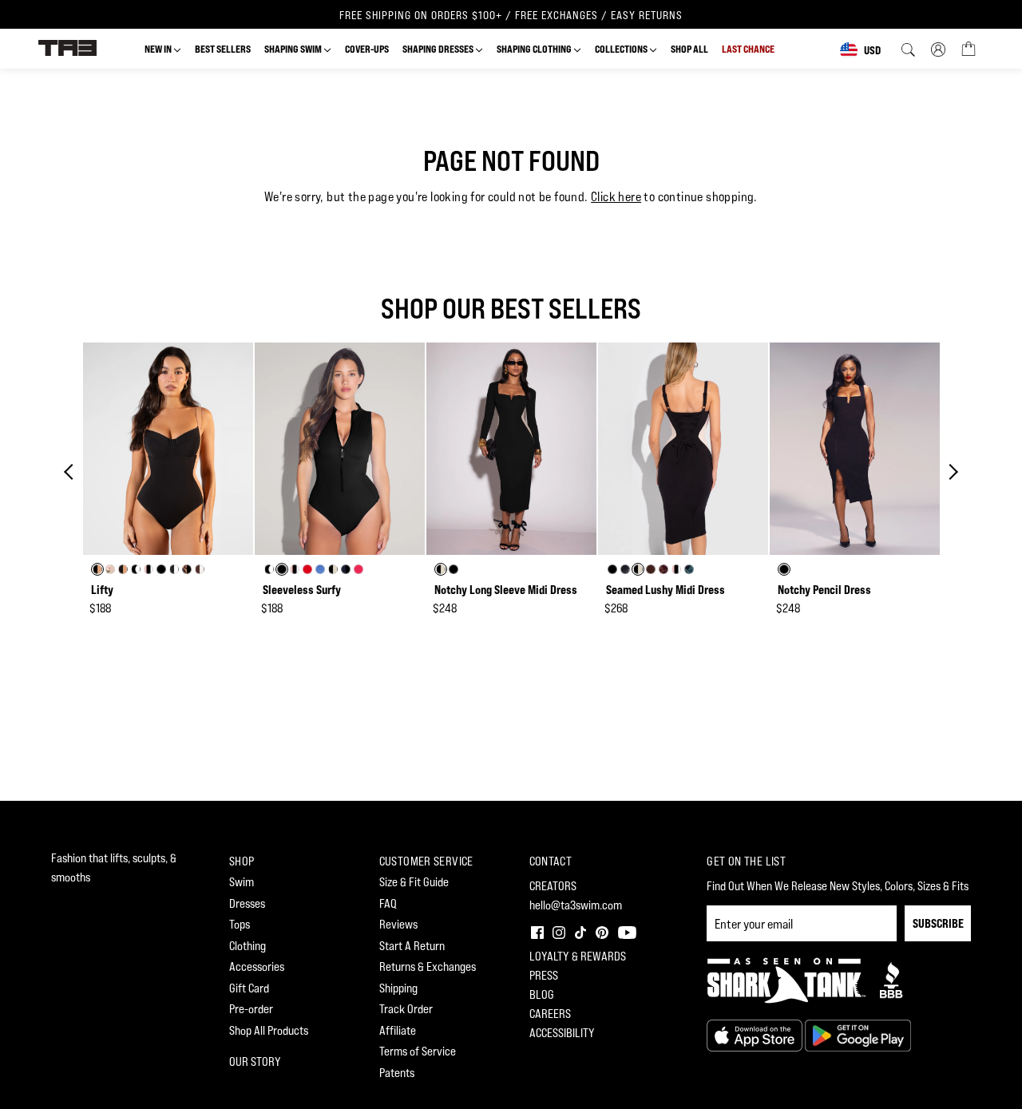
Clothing (247, 946)
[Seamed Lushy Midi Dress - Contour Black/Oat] (683, 449)
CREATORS (552, 886)
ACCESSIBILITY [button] (562, 1033)
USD (872, 50)
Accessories (256, 966)
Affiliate (397, 1030)
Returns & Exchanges (427, 966)
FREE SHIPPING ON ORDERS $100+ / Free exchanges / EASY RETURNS (511, 15)
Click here (616, 196)
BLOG (541, 994)
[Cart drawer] (968, 48)
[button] (536, 930)
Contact (550, 861)
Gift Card (249, 988)
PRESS (543, 975)
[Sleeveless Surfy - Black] (340, 449)
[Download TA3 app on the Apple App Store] (756, 1034)
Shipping (398, 988)
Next (950, 471)
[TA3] (67, 47)
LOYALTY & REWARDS (577, 956)
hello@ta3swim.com (575, 905)
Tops (239, 924)
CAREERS (550, 1013)
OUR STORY (255, 1061)
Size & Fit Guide (414, 882)
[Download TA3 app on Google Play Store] (858, 1034)
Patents (396, 1072)
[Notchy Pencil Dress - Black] (855, 449)
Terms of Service (417, 1051)
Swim (241, 882)
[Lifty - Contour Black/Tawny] (168, 449)
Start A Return (412, 946)
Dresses (247, 903)
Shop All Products (268, 1030)
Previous (71, 471)
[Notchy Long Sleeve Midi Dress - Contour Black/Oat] (511, 449)
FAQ (388, 903)
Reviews (398, 924)
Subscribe (938, 923)
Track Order (406, 1009)
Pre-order (251, 1009)
